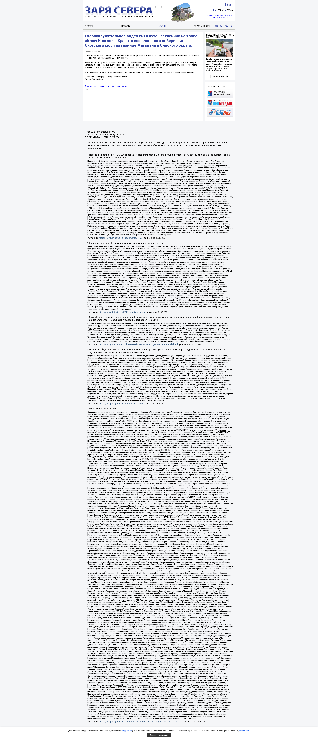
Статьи (162, 26)
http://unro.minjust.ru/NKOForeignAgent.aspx (122, 312)
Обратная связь (202, 26)
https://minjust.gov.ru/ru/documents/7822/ (121, 403)
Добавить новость (219, 76)
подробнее (127, 731)
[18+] (119, 12)
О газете (89, 26)
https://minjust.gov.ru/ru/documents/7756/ (121, 238)
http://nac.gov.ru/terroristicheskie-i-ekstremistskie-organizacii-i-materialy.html (138, 344)
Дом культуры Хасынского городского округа (106, 86)
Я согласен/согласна (159, 735)
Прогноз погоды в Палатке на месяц (220, 15)
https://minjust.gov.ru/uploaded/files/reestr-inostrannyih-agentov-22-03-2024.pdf (140, 721)
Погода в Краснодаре (220, 17)
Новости (126, 26)
